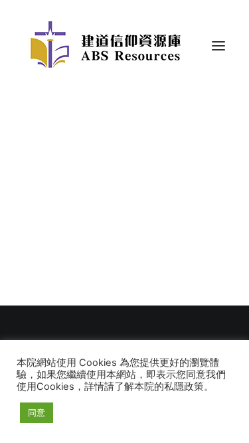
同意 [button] (36, 412)
